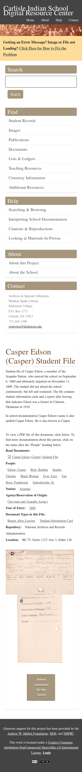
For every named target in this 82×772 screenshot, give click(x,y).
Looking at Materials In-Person (34, 238)
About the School (23, 272)
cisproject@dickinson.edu (25, 326)
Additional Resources (26, 187)
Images (14, 130)
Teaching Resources (25, 168)
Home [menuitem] (30, 20)
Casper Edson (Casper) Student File (35, 457)
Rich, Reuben (39, 469)
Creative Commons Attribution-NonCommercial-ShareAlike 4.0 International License (41, 747)
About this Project (24, 262)
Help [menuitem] (59, 20)
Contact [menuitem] (74, 20)
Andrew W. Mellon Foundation (28, 733)
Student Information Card (56, 520)
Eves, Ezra (50, 476)
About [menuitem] (45, 20)
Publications (19, 139)
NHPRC (69, 733)
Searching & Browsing (27, 209)
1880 (32, 508)
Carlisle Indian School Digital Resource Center (38, 8)
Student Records (22, 120)
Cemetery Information (27, 177)
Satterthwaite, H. (43, 482)
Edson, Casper (17, 469)
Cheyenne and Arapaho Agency (28, 501)
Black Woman (29, 476)
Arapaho (25, 489)
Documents (18, 149)
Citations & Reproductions (31, 228)
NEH (53, 733)
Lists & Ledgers (22, 158)
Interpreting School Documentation (38, 219)
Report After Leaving (21, 520)
